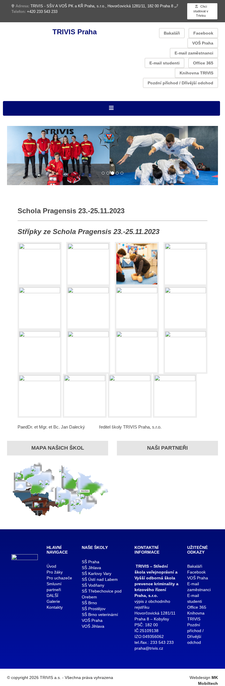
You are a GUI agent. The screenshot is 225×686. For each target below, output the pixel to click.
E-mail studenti (164, 63)
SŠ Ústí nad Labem (100, 579)
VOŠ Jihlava (93, 626)
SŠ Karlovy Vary (96, 573)
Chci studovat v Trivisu (200, 11)
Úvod (51, 566)
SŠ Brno (89, 602)
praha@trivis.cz (148, 648)
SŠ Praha (90, 561)
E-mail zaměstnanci (194, 53)
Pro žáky (55, 572)
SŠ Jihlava (91, 567)
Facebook (203, 33)
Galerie (53, 601)
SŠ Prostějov (93, 608)
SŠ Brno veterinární (100, 614)
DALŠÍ (52, 595)
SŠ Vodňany (93, 585)
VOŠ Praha (202, 43)
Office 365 (203, 63)
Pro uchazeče (59, 578)
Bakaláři (172, 33)
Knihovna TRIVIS (196, 73)
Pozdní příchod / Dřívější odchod (180, 83)
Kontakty (55, 607)
